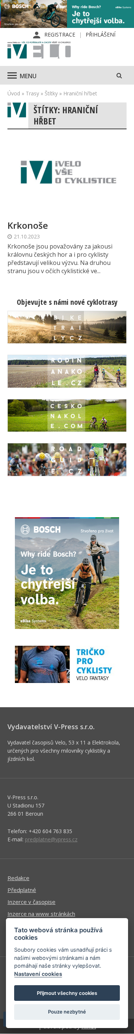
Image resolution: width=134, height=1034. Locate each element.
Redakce (18, 878)
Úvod (13, 93)
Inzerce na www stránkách (41, 913)
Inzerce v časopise (31, 901)
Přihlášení (100, 34)
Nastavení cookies (38, 974)
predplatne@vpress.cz (51, 839)
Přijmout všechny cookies (67, 993)
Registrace (59, 34)
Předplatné (21, 890)
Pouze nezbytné (67, 1012)
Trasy (32, 93)
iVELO (39, 50)
